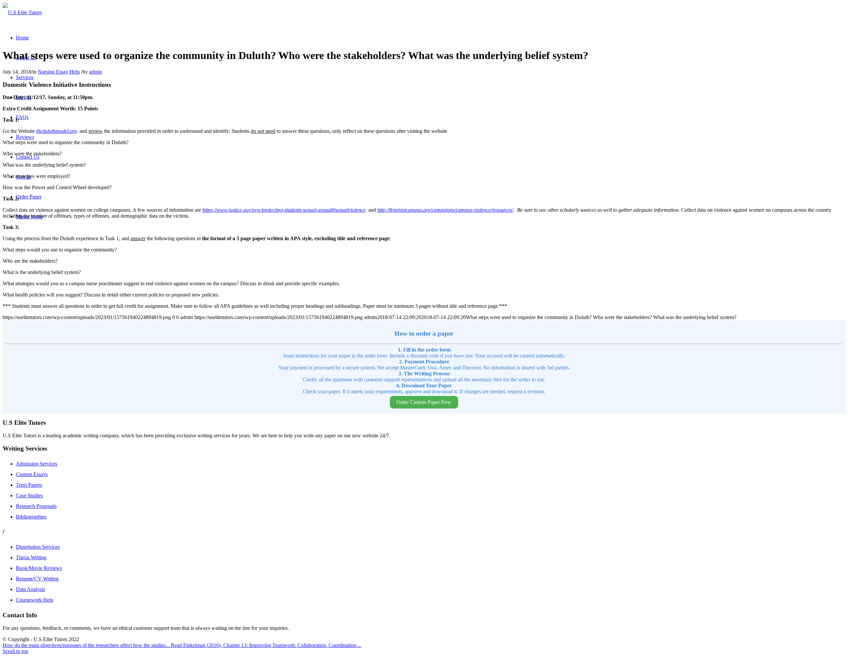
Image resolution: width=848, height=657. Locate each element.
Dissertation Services (38, 547)
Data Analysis (30, 589)
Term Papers (29, 485)
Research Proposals (36, 506)
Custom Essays (32, 474)
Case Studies (29, 495)
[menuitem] (22, 37)
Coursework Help (34, 600)
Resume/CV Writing (37, 578)
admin (95, 72)
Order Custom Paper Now (424, 402)
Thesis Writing (31, 557)
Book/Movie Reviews (39, 568)
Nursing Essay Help (59, 72)
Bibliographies (31, 517)
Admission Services (36, 463)
